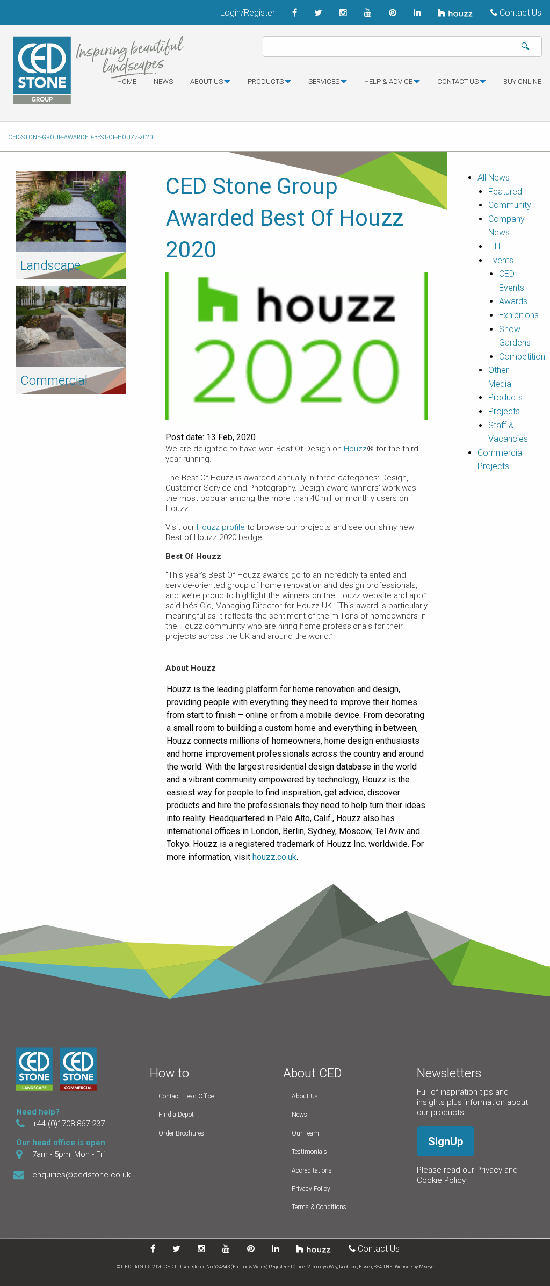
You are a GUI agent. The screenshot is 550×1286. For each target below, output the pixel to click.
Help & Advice (388, 81)
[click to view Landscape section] (71, 210)
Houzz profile (221, 527)
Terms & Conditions (319, 1207)
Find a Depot (176, 1114)
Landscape (50, 265)
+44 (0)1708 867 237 (68, 1124)
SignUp (445, 1141)
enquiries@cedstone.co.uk (81, 1175)
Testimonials (309, 1151)
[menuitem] (126, 86)
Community (509, 205)
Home (126, 81)
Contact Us (519, 13)
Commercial (54, 380)
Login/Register (247, 13)
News (163, 81)
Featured (505, 191)
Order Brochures (181, 1133)
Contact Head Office (186, 1096)
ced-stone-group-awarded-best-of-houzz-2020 (80, 137)
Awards (513, 301)
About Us (305, 1096)
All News (493, 178)
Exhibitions (519, 315)
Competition (522, 356)
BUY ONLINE (522, 81)
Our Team (305, 1133)
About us (206, 81)
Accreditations (312, 1170)
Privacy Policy (311, 1188)
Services (323, 81)
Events (500, 260)
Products (266, 81)
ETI (494, 246)
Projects (504, 411)
